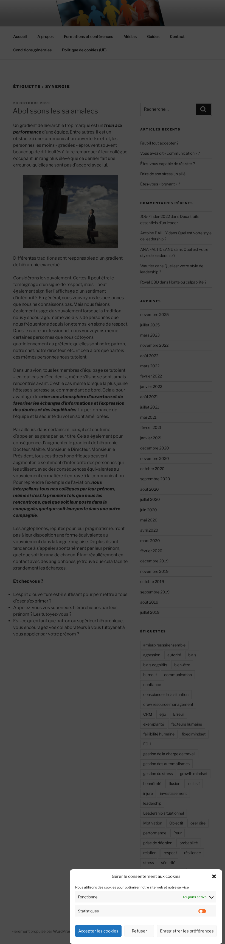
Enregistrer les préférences (187, 931)
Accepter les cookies (98, 931)
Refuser (139, 931)
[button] (214, 876)
